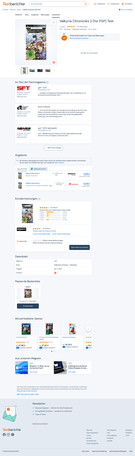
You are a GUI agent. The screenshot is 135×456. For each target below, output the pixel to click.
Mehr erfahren (59, 162)
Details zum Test (21, 96)
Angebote (34, 15)
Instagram (128, 430)
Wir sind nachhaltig (126, 9)
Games (19, 9)
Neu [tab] (22, 169)
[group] (32, 70)
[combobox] (56, 3)
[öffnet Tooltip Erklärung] (47, 82)
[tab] (38, 169)
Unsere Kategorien (92, 443)
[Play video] (54, 62)
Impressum (85, 451)
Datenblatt (56, 15)
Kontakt (109, 441)
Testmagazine (111, 430)
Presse (88, 435)
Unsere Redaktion (92, 433)
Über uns (89, 430)
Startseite (5, 9)
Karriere (89, 438)
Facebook (128, 433)
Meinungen (45, 15)
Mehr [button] (50, 185)
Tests (27, 15)
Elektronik (13, 9)
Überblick (18, 15)
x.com (127, 435)
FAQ (108, 433)
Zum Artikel (33, 372)
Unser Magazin (112, 435)
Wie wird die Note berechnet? (79, 38)
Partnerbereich (91, 441)
